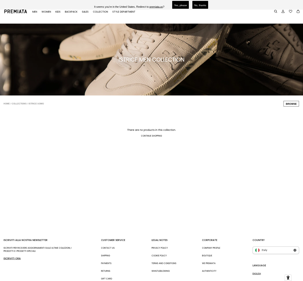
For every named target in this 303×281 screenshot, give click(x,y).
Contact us (108, 247)
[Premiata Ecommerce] (15, 12)
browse (291, 103)
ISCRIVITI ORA (12, 258)
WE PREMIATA (209, 263)
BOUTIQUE (207, 255)
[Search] (275, 11)
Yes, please (180, 5)
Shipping (105, 255)
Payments (106, 263)
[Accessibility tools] (288, 277)
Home (7, 103)
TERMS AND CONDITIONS (164, 263)
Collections (19, 103)
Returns (105, 270)
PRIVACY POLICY (160, 247)
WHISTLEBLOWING (161, 270)
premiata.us (156, 6)
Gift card (106, 278)
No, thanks (200, 5)
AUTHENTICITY (209, 270)
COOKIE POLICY (159, 255)
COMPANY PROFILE (211, 247)
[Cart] (298, 11)
